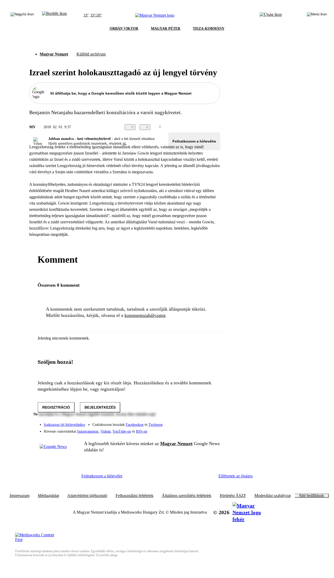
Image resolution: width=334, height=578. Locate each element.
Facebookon (135, 425)
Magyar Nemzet (54, 54)
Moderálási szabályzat (272, 496)
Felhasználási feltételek (134, 496)
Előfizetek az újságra (235, 476)
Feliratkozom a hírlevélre (194, 141)
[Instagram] (202, 422)
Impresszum (19, 496)
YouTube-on (121, 431)
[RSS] (213, 429)
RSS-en (141, 431)
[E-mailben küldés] (196, 127)
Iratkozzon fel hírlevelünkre (64, 425)
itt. (125, 143)
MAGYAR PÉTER (165, 28)
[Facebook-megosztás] (217, 127)
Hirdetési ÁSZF (233, 496)
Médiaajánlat (48, 496)
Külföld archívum (91, 54)
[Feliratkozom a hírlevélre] (54, 15)
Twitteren (155, 425)
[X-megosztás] (207, 127)
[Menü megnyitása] (317, 15)
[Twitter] (213, 422)
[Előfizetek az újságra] (271, 15)
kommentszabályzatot (144, 315)
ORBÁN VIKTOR (124, 28)
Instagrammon (87, 431)
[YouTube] (202, 429)
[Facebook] (192, 422)
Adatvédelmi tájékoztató (87, 496)
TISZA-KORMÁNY (208, 28)
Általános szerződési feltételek (186, 496)
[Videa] (192, 429)
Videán (105, 431)
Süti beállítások (311, 496)
